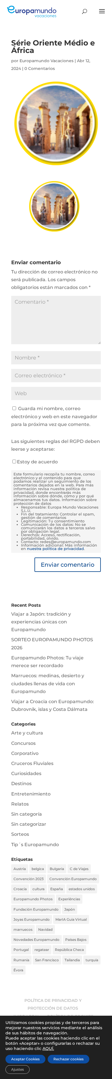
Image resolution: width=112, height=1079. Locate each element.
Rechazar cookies (68, 1059)
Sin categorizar (28, 824)
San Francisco (47, 960)
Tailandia (72, 960)
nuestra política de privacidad (55, 549)
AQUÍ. (48, 1048)
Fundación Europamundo (36, 909)
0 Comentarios (39, 68)
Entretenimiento (31, 794)
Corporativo (24, 753)
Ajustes (17, 1069)
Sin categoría (26, 814)
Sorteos (20, 834)
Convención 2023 (28, 879)
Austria (19, 869)
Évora (18, 970)
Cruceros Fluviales (32, 763)
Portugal (21, 949)
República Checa (69, 949)
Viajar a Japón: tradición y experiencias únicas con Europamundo (41, 621)
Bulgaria (57, 869)
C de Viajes (79, 869)
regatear (41, 949)
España (56, 889)
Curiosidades (26, 773)
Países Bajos (75, 939)
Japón (69, 909)
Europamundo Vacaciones (47, 60)
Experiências (69, 899)
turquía (92, 960)
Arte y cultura (27, 733)
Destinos (21, 783)
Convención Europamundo (73, 879)
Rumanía (21, 960)
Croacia (20, 889)
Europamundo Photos (33, 899)
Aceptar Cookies (25, 1059)
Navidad (45, 929)
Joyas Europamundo (31, 919)
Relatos (20, 804)
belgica (38, 869)
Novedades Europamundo (36, 939)
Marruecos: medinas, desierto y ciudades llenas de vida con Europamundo (47, 683)
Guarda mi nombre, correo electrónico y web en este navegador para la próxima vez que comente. (54, 416)
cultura (38, 889)
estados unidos (82, 889)
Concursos (23, 743)
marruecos (22, 929)
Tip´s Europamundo (35, 844)
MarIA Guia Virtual (71, 919)
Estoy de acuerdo (37, 462)
